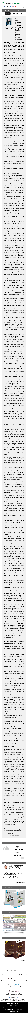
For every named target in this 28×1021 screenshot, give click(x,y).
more (22, 858)
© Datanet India (14, 1011)
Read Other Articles (18, 13)
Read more (5, 879)
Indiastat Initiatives (14, 970)
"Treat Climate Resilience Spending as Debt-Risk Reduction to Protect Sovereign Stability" (16, 867)
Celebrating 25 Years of (14, 1003)
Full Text (8, 13)
